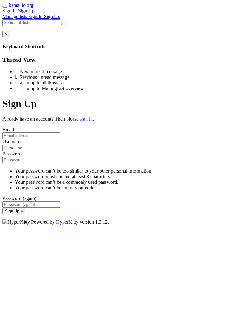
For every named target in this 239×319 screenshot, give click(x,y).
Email (8, 129)
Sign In (10, 10)
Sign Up (26, 10)
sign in (86, 118)
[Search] (63, 24)
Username (12, 141)
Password (11, 153)
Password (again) (19, 198)
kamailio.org (21, 5)
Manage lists (15, 16)
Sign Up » (14, 211)
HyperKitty (67, 222)
